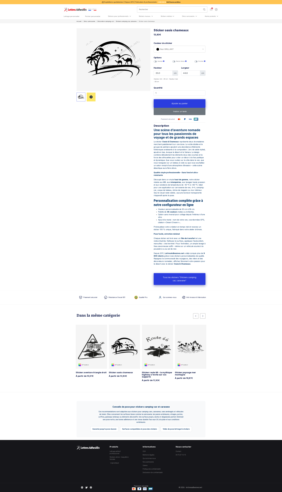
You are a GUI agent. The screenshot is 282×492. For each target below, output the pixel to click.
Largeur (185, 68)
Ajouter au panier (180, 103)
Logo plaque (114, 463)
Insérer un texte (180, 111)
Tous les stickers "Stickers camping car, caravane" (179, 279)
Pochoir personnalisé (92, 16)
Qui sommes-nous (149, 458)
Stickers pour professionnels (118, 16)
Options (157, 57)
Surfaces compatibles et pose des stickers (139, 429)
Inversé (160, 61)
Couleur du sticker (163, 43)
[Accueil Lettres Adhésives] (75, 9)
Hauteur (158, 68)
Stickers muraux (145, 16)
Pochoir (201, 61)
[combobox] (179, 49)
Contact (178, 451)
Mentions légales (148, 455)
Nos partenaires (148, 462)
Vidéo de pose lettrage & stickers (176, 429)
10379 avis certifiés (173, 2)
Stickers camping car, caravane (126, 21)
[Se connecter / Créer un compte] (216, 9)
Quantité (158, 88)
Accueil (79, 21)
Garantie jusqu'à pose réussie (104, 429)
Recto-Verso (180, 61)
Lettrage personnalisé (71, 16)
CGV (144, 451)
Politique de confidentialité (151, 469)
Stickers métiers (166, 16)
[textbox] (179, 49)
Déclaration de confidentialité (152, 472)
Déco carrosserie (188, 16)
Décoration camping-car (105, 21)
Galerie (145, 465)
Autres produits (210, 16)
